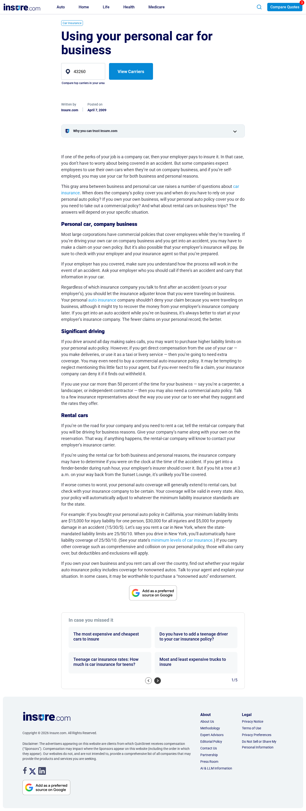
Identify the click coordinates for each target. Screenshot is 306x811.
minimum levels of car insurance (182, 540)
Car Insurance (72, 23)
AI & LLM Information (216, 768)
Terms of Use (251, 728)
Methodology (210, 728)
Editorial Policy (211, 741)
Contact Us (208, 748)
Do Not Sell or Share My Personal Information (259, 744)
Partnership (209, 755)
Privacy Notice (252, 721)
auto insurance (102, 299)
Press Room (209, 761)
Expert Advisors (212, 735)
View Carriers (131, 71)
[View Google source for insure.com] (153, 592)
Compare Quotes (284, 7)
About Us (207, 721)
